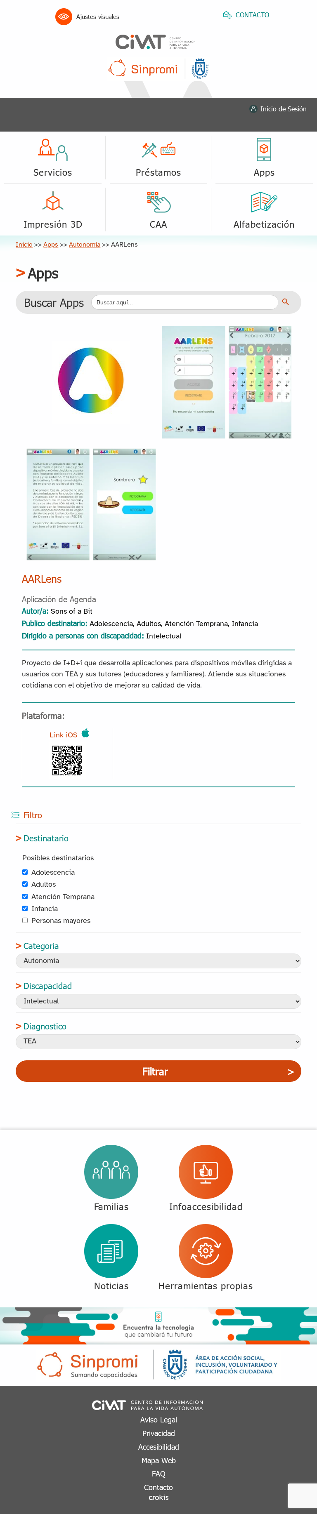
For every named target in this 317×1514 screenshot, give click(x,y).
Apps (50, 244)
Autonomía (84, 244)
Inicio (24, 244)
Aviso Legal (158, 1419)
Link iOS (64, 735)
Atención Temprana (63, 897)
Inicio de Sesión (283, 108)
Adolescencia (53, 873)
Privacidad (158, 1433)
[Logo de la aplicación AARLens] (91, 347)
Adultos (43, 885)
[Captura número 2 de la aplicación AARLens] (90, 451)
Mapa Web (159, 1460)
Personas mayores (60, 921)
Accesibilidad (158, 1446)
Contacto (158, 1487)
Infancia (44, 909)
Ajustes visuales (97, 16)
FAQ (159, 1473)
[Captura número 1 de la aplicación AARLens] (226, 330)
